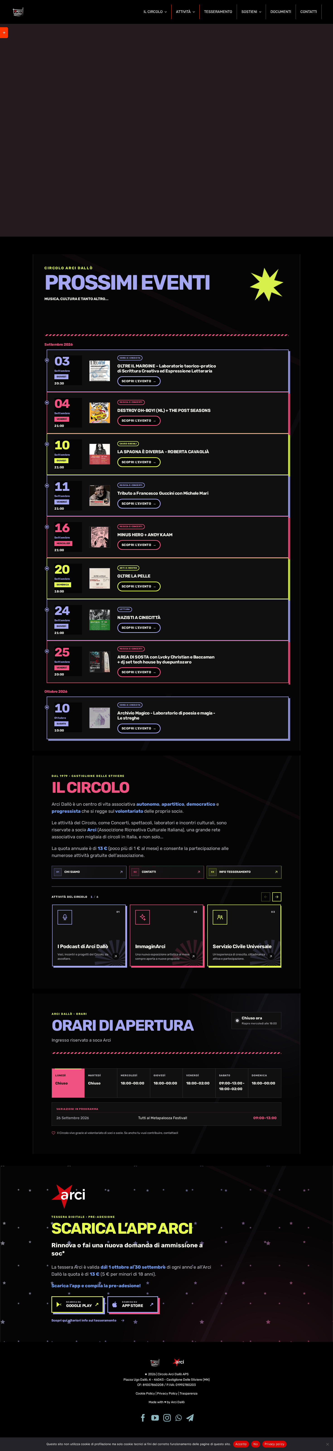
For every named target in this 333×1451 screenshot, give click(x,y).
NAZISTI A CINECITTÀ (139, 617)
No (255, 1444)
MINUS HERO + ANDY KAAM (145, 534)
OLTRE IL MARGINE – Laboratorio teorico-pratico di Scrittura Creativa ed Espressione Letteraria (166, 368)
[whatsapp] (178, 1418)
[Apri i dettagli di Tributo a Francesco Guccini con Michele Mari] (68, 496)
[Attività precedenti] (265, 896)
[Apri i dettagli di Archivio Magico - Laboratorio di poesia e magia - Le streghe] (68, 717)
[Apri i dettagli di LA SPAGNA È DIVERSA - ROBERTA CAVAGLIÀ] (68, 454)
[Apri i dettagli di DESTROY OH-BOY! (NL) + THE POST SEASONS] (68, 413)
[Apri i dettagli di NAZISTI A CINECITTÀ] (68, 620)
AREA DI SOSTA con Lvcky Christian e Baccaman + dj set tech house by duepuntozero (165, 659)
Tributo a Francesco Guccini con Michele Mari (162, 493)
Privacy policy (275, 1444)
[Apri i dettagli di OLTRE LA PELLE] (68, 578)
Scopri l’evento (139, 381)
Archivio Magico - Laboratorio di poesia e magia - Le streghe (166, 716)
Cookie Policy (145, 1393)
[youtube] (155, 1418)
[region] (166, 130)
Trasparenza (189, 1393)
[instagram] (167, 1418)
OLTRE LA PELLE (133, 576)
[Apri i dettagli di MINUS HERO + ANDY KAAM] (68, 537)
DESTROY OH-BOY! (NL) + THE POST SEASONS (163, 410)
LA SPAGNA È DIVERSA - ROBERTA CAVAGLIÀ (163, 452)
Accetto (241, 1444)
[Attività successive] (276, 896)
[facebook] (143, 1418)
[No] (327, 1444)
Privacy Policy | (168, 1393)
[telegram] (190, 1418)
